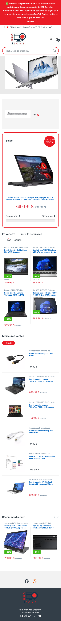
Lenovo (7, 290)
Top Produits (14, 239)
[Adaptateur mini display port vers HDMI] (16, 437)
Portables (24, 247)
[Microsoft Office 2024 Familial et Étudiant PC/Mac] (16, 462)
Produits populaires (31, 234)
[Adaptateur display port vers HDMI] (16, 359)
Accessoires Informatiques (39, 351)
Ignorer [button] (30, 21)
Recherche (54, 50)
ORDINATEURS (13, 247)
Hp (34, 247)
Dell (5, 247)
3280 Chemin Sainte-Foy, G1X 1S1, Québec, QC (30, 27)
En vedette (8, 234)
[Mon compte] (51, 39)
